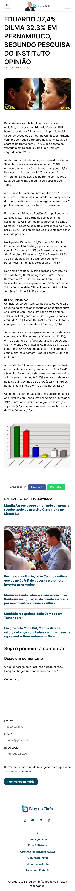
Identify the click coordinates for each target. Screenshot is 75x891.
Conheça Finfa (37, 839)
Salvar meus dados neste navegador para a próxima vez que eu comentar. (37, 769)
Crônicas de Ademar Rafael (37, 851)
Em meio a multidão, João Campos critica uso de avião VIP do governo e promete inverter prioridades (35, 580)
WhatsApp (56, 487)
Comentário (11, 679)
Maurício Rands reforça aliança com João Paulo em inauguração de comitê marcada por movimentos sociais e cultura (36, 599)
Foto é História (37, 845)
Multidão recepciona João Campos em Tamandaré (33, 616)
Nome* (8, 720)
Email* (8, 734)
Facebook (37, 487)
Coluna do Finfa (37, 857)
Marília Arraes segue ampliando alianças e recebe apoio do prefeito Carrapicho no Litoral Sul (36, 510)
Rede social (11, 747)
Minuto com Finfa (37, 864)
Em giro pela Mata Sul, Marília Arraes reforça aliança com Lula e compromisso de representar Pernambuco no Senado (37, 632)
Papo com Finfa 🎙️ (37, 870)
